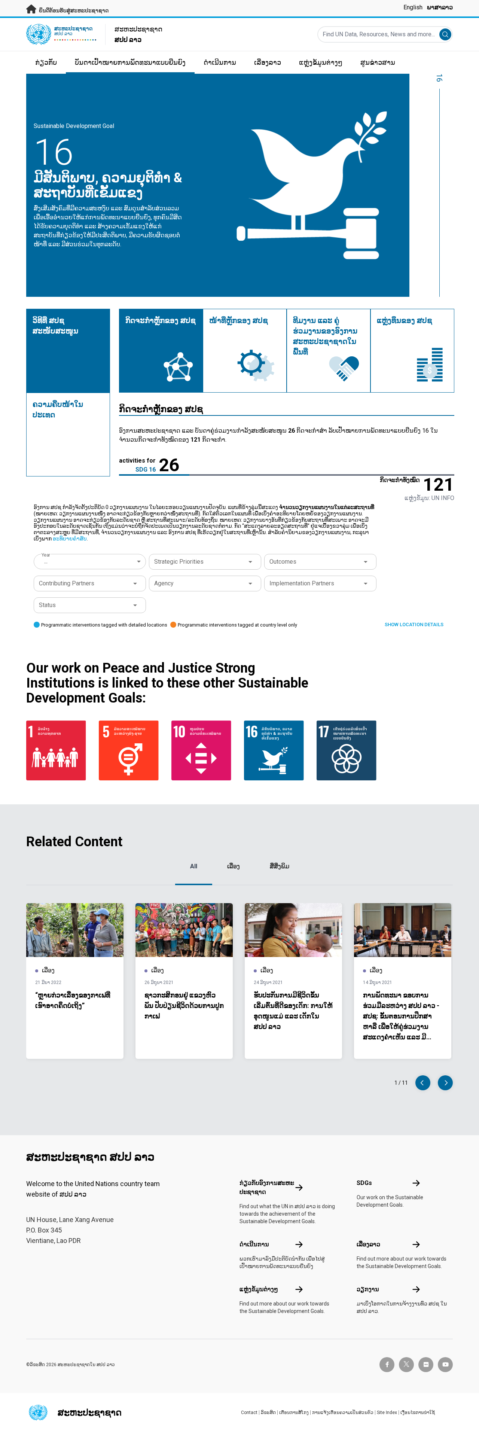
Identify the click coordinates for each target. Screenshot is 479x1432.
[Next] (445, 1082)
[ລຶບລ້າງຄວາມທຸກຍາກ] (58, 750)
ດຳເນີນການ (254, 1244)
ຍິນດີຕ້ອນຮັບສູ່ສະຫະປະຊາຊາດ (73, 10)
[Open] (250, 562)
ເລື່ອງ (233, 866)
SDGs (364, 1182)
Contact (249, 1412)
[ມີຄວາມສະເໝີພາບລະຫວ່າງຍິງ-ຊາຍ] (130, 750)
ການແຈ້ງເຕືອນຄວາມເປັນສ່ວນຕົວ (342, 1412)
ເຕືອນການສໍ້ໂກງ (294, 1412)
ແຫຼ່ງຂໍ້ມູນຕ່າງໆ (259, 1289)
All (193, 866)
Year (46, 555)
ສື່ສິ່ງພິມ (279, 866)
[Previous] (422, 1082)
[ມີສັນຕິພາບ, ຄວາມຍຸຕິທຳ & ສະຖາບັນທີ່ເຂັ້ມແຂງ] (276, 750)
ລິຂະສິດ (268, 1412)
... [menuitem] (46, 561)
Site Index (387, 1412)
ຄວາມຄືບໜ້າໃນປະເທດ (58, 409)
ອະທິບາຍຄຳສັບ (70, 539)
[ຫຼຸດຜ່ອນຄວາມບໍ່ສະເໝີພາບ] (203, 750)
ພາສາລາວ (440, 7)
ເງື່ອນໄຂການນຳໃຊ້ (417, 1412)
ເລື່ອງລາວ (368, 1244)
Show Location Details (414, 624)
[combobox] (90, 561)
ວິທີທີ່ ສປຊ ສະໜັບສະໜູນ (55, 325)
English (412, 7)
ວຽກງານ (368, 1289)
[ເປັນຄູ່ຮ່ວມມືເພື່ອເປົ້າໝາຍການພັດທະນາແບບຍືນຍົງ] (348, 750)
